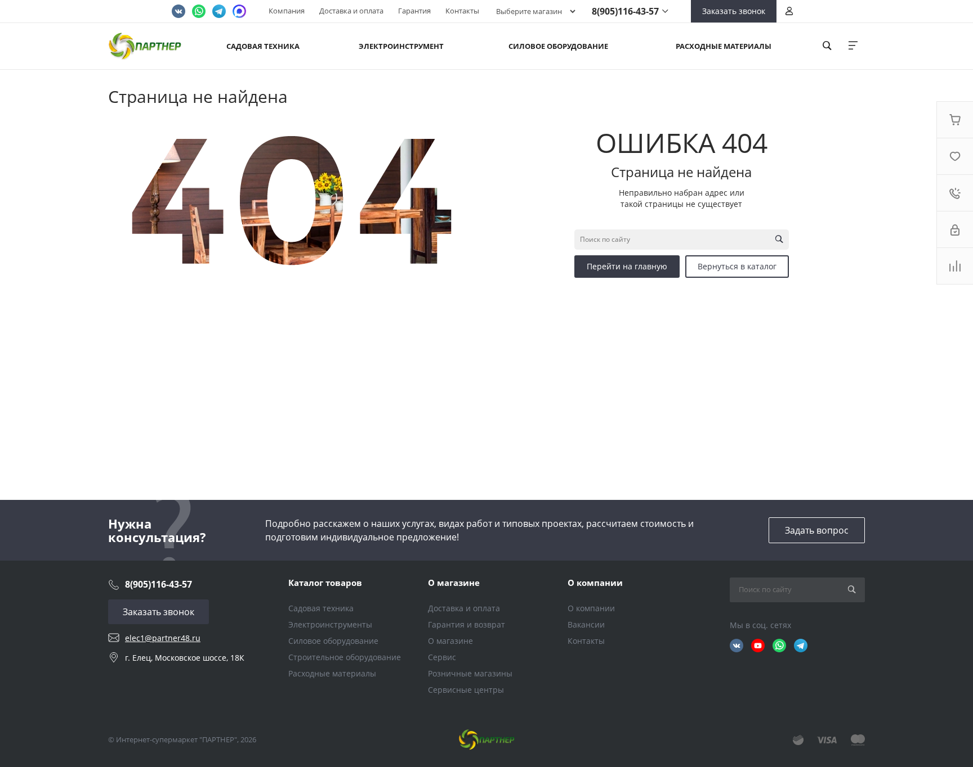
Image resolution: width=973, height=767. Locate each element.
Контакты (462, 11)
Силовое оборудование (333, 640)
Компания (287, 11)
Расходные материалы (332, 673)
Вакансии (586, 624)
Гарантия (414, 11)
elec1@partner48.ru (162, 638)
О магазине (454, 582)
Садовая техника (321, 608)
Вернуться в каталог (737, 266)
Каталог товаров (325, 582)
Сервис (442, 657)
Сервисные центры (466, 689)
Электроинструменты (330, 624)
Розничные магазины (470, 673)
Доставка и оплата (351, 11)
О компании (595, 582)
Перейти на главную (627, 266)
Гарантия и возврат (466, 624)
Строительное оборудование (344, 657)
